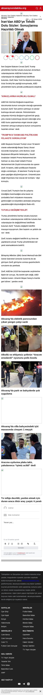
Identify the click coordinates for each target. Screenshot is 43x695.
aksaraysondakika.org (30, 581)
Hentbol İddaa (28, 619)
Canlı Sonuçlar (6, 638)
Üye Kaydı (5, 615)
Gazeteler (26, 635)
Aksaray (4, 18)
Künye (3, 619)
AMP (3, 673)
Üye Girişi (4, 612)
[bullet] (21, 543)
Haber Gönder (28, 642)
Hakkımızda (5, 623)
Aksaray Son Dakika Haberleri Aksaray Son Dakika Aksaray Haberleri (19, 16)
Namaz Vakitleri (28, 646)
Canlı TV (4, 642)
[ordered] (18, 543)
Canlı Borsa (5, 635)
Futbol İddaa (27, 612)
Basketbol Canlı (7, 669)
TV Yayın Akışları (29, 650)
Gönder (21, 548)
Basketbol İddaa (29, 615)
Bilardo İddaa (27, 623)
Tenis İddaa (5, 665)
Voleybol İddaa (28, 627)
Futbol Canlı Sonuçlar (9, 646)
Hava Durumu (28, 638)
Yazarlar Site (6, 661)
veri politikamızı (29, 691)
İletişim (3, 627)
